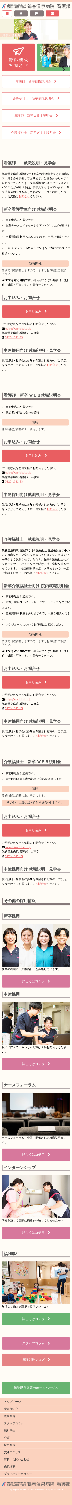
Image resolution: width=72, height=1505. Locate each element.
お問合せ (24, 196)
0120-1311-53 (14, 337)
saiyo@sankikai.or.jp (18, 328)
